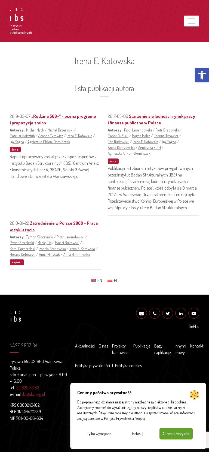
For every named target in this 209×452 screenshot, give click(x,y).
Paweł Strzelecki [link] (22, 242)
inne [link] (15, 149)
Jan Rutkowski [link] (118, 141)
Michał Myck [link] (35, 129)
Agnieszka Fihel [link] (149, 147)
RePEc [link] (194, 326)
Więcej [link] (140, 418)
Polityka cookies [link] (128, 365)
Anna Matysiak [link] (49, 254)
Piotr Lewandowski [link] (138, 129)
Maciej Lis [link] (44, 242)
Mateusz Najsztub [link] (22, 135)
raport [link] (17, 262)
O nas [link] (103, 346)
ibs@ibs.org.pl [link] (33, 394)
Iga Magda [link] (17, 141)
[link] (202, 75)
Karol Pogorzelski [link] (22, 248)
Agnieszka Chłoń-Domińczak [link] (48, 141)
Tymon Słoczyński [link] (39, 236)
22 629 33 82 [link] (27, 387)
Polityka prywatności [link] (92, 365)
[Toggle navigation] (191, 21)
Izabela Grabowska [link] (52, 248)
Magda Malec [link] (141, 135)
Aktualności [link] (85, 346)
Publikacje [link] (141, 346)
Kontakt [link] (197, 346)
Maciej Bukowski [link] (67, 242)
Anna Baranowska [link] (76, 254)
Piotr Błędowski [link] (167, 129)
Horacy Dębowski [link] (22, 254)
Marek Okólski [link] (118, 135)
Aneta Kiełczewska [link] (121, 147)
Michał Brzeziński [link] (60, 129)
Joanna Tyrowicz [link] (50, 135)
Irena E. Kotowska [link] (79, 135)
